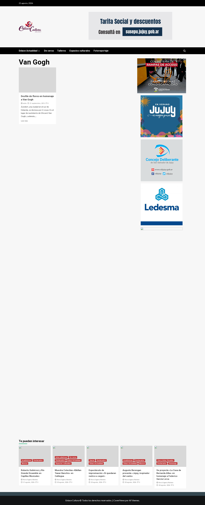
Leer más (24, 121)
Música (24, 463)
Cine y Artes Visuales (165, 460)
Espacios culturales (79, 50)
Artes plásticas (61, 457)
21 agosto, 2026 (28, 482)
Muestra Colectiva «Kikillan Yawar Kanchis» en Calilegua (68, 473)
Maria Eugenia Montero (30, 480)
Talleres (61, 50)
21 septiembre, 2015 (37, 103)
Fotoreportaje (101, 50)
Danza (92, 460)
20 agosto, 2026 (62, 482)
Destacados (38, 460)
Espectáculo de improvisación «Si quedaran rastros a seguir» (102, 473)
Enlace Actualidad (28, 50)
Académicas (26, 460)
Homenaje (173, 463)
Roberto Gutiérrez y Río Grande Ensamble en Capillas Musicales (32, 473)
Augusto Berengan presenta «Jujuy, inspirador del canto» (136, 473)
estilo (24, 103)
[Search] (184, 50)
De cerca (49, 50)
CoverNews (119, 500)
